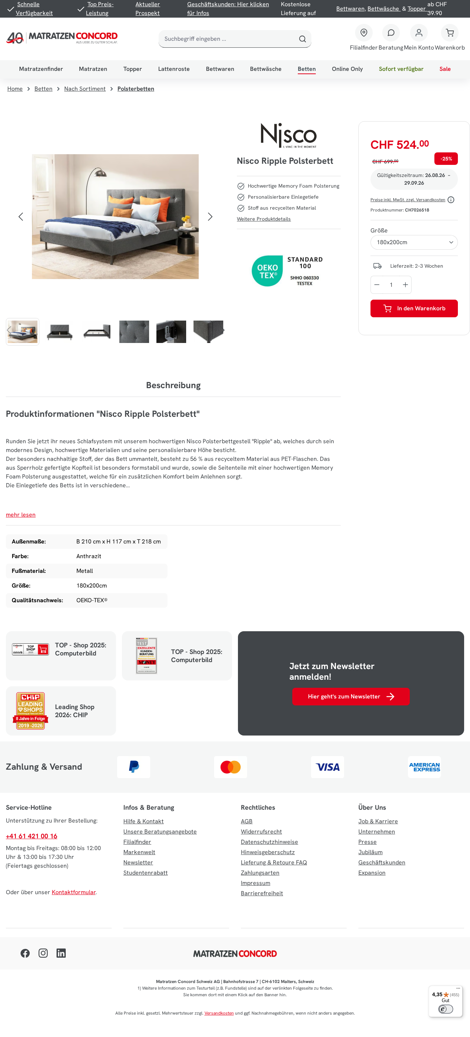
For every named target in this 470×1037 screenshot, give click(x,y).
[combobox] (226, 39)
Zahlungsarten (260, 873)
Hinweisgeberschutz (268, 852)
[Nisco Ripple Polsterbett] (115, 216)
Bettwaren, (351, 8)
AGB (247, 821)
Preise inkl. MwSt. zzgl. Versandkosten (407, 200)
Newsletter (138, 862)
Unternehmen (376, 831)
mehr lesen (21, 514)
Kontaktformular (73, 892)
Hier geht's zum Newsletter (344, 696)
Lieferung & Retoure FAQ (274, 862)
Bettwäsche (384, 8)
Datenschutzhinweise (269, 842)
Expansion (372, 873)
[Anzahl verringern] (376, 285)
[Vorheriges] (20, 216)
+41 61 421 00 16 (31, 836)
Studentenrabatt (145, 873)
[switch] (445, 1009)
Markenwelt (139, 852)
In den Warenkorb (421, 308)
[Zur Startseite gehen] (63, 39)
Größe (379, 230)
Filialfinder (137, 842)
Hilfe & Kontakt (143, 821)
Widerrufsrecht (261, 831)
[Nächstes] (210, 216)
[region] (115, 233)
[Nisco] (289, 135)
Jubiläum (370, 852)
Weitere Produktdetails (264, 219)
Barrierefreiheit (262, 893)
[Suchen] (302, 39)
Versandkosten (219, 1013)
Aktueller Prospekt (147, 8)
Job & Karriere (378, 821)
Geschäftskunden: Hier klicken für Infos (228, 8)
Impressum (255, 883)
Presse (367, 842)
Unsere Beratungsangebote (160, 831)
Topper (417, 8)
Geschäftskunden (381, 862)
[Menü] (458, 990)
